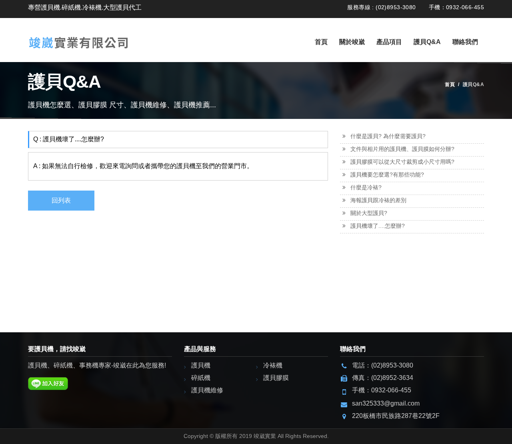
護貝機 (200, 365)
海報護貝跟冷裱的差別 (378, 200)
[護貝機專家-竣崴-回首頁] (78, 35)
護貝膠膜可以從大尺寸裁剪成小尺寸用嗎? (402, 162)
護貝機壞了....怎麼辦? (377, 226)
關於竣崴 (352, 41)
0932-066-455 (391, 390)
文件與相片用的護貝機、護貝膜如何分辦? (402, 149)
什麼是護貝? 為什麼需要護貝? (388, 136)
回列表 (61, 200)
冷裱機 (272, 365)
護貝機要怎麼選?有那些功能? (387, 174)
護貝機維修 (207, 390)
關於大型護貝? (368, 213)
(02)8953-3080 (392, 365)
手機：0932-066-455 (456, 7)
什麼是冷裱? (366, 187)
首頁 (321, 41)
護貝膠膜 (276, 377)
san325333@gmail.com (386, 403)
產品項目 (389, 41)
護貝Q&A (427, 41)
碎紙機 (200, 377)
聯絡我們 (465, 41)
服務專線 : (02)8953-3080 (381, 7)
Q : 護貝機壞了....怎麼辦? (68, 139)
